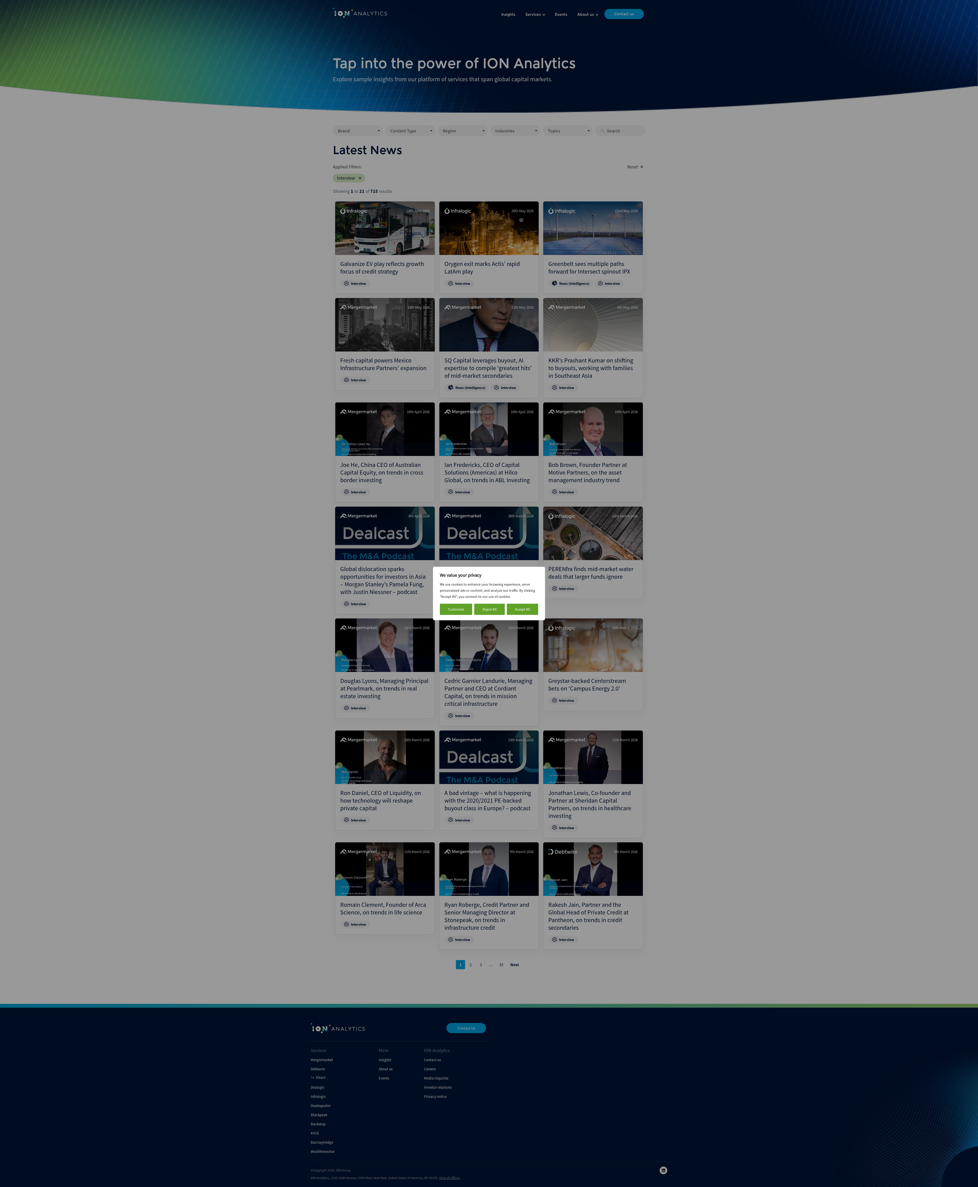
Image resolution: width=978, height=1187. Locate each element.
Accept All (522, 609)
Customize (456, 609)
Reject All (490, 609)
